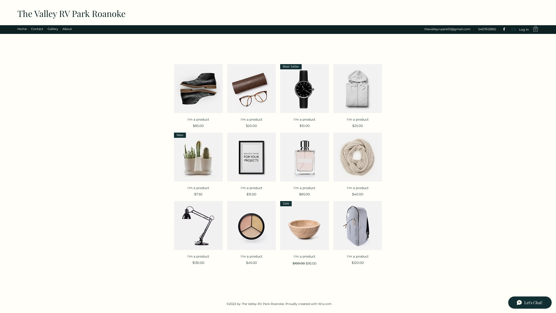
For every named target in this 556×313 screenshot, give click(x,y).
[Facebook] (504, 29)
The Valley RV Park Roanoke (71, 13)
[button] (535, 29)
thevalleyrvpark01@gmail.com (447, 29)
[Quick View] (198, 88)
